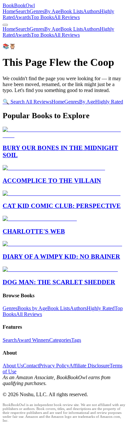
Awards (23, 17)
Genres (37, 11)
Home (9, 11)
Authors (91, 11)
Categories (60, 340)
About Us (13, 365)
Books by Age (32, 308)
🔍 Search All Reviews (27, 101)
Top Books (42, 17)
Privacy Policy (54, 365)
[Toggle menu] (5, 25)
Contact (31, 365)
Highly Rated (109, 101)
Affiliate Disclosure (89, 365)
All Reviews (67, 17)
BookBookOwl (19, 5)
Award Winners (33, 340)
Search (22, 11)
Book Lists (71, 11)
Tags (76, 340)
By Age (52, 11)
